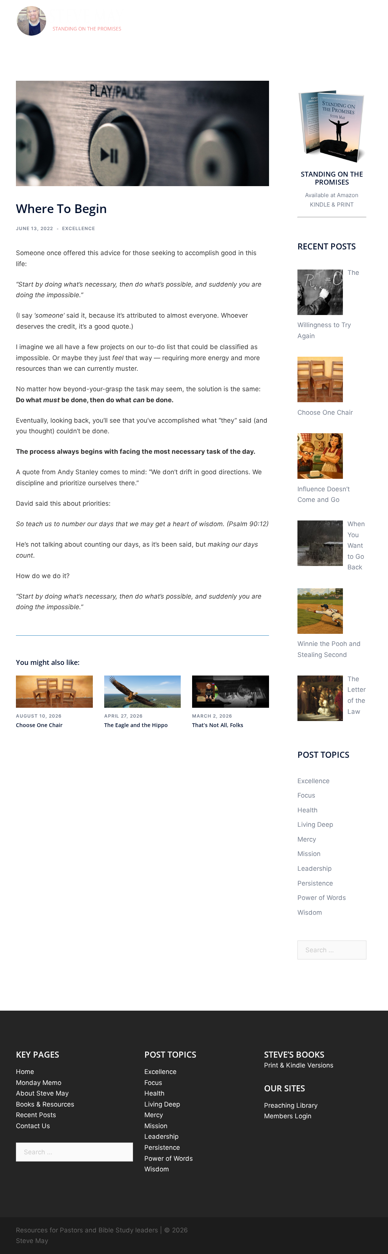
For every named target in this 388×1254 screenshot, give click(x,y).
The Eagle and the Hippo (136, 725)
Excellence (78, 228)
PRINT (345, 204)
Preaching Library (291, 1105)
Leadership (314, 868)
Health (307, 810)
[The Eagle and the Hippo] (142, 691)
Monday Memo (38, 1082)
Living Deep (315, 824)
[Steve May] (71, 21)
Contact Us (33, 1126)
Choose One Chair (39, 725)
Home (25, 1071)
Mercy (306, 839)
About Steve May (42, 1093)
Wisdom (309, 912)
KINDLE (320, 204)
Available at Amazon (331, 195)
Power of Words (321, 897)
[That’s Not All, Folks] (230, 691)
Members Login (287, 1116)
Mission (309, 853)
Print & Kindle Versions (298, 1065)
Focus (306, 795)
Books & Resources (45, 1104)
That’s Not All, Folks (217, 725)
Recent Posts (36, 1115)
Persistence (315, 883)
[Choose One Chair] (54, 691)
